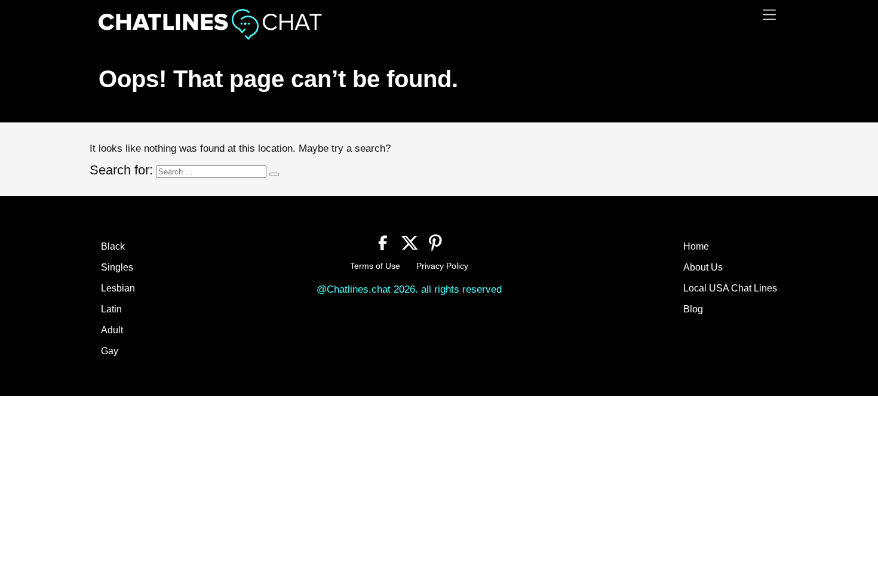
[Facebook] (383, 241)
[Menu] (769, 14)
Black (113, 246)
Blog (693, 309)
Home (696, 246)
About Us (703, 267)
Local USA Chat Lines (730, 288)
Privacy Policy (442, 266)
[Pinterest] (435, 241)
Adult (112, 330)
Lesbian (118, 288)
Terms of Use (375, 266)
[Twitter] (409, 241)
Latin (111, 309)
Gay (109, 351)
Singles (117, 267)
